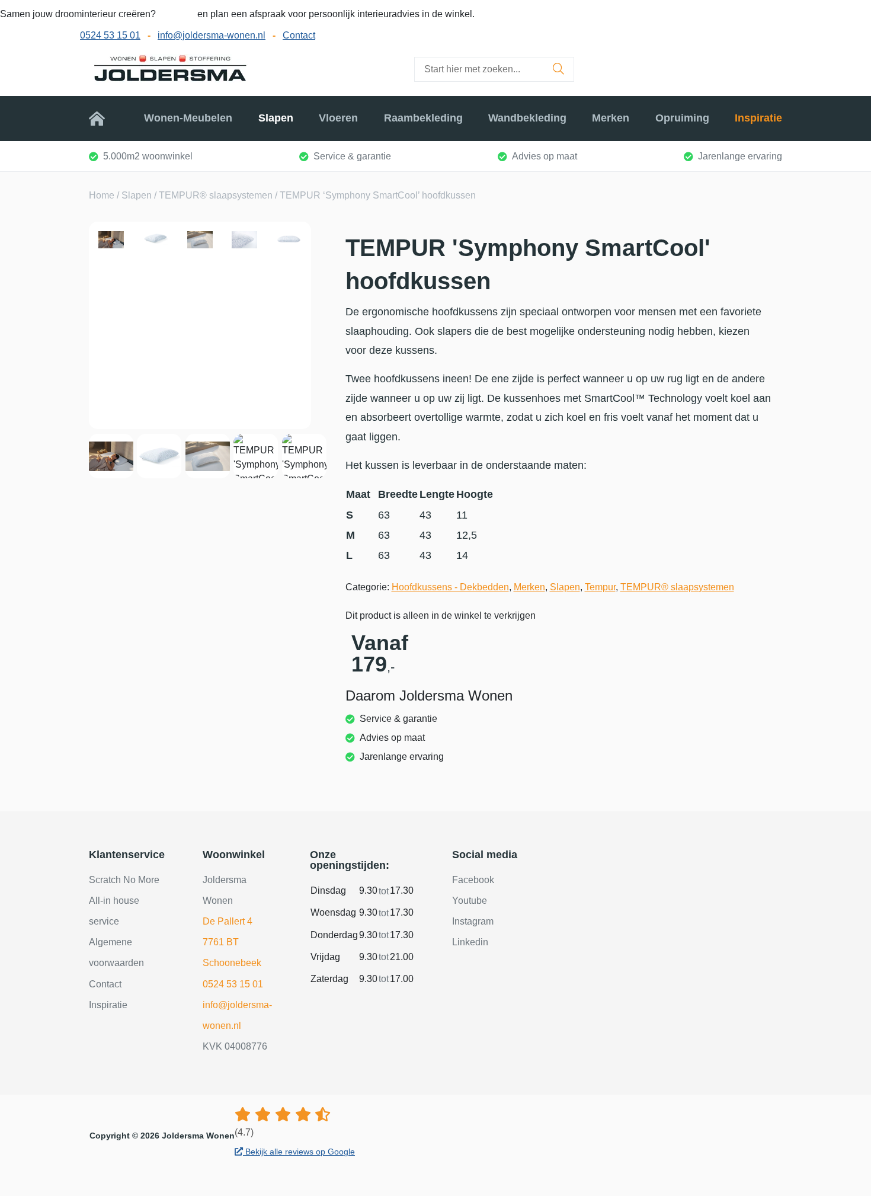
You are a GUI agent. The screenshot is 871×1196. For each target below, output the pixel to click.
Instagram (473, 921)
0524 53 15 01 (110, 35)
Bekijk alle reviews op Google (299, 1151)
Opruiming (682, 118)
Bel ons (178, 14)
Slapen (275, 118)
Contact (299, 35)
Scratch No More (124, 880)
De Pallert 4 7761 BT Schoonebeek (232, 942)
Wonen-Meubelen (188, 118)
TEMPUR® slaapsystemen (216, 195)
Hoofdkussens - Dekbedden (450, 587)
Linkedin (470, 942)
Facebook (473, 880)
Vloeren (338, 118)
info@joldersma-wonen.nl (211, 35)
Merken (610, 118)
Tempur (600, 587)
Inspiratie (758, 118)
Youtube (469, 901)
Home (104, 118)
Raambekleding (423, 118)
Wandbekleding (527, 118)
